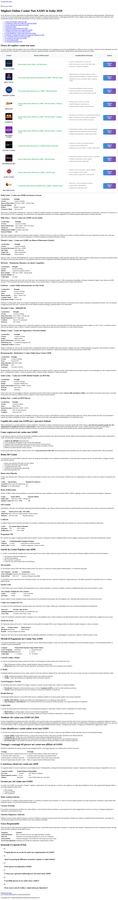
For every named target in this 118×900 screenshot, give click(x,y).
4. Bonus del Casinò (10, 26)
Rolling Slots (9, 190)
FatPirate (9, 122)
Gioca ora (109, 64)
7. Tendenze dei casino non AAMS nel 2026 (17, 31)
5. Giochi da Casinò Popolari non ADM (16, 28)
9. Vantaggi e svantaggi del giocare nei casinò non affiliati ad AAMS (24, 35)
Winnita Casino (9, 95)
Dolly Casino (8, 69)
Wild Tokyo (9, 82)
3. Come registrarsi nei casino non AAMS (16, 25)
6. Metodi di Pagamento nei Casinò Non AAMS (18, 30)
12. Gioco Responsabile (11, 40)
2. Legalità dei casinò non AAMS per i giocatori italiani (20, 23)
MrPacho (9, 109)
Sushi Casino (9, 177)
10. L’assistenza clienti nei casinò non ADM (17, 36)
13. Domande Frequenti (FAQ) (13, 41)
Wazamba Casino (9, 136)
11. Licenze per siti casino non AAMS (15, 38)
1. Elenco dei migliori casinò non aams (15, 22)
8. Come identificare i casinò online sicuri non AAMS (20, 33)
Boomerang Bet (9, 164)
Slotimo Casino (8, 150)
